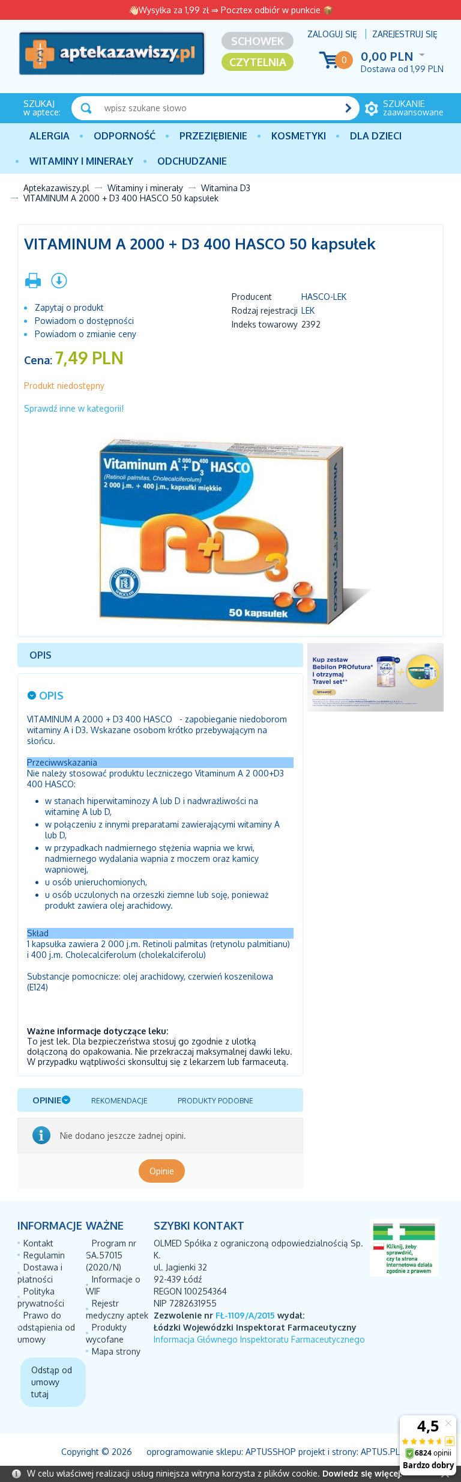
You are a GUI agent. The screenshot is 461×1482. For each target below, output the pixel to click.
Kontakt (38, 1243)
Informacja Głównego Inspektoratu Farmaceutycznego (259, 1339)
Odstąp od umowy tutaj (51, 1382)
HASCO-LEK (323, 296)
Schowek (257, 40)
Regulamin (44, 1255)
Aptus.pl (380, 1452)
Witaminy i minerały (81, 161)
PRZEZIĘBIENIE (213, 136)
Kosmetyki (298, 136)
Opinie (161, 1171)
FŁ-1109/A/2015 (245, 1315)
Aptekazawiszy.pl (56, 188)
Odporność (124, 136)
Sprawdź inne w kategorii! (74, 408)
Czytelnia (257, 62)
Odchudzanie (192, 161)
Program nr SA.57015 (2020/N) (111, 1255)
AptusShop (271, 1452)
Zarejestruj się (405, 34)
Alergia (49, 136)
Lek (308, 310)
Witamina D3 (225, 188)
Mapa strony (116, 1351)
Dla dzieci (376, 136)
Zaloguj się (332, 34)
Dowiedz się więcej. (362, 1473)
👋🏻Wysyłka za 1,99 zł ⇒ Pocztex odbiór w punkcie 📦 (230, 10)
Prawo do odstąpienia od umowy (46, 1327)
